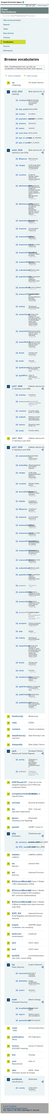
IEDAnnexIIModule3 (20, 890)
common (16, 729)
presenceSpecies (23, 601)
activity (21, 760)
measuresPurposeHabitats (23, 541)
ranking (22, 306)
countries (22, 175)
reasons (22, 425)
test (13, 1055)
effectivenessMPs (23, 186)
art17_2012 (17, 438)
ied (13, 872)
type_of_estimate (23, 138)
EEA (13, 2)
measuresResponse (23, 262)
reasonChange (23, 314)
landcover (16, 934)
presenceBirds (23, 288)
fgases (15, 818)
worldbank (17, 1079)
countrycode (23, 100)
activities (22, 395)
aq (13, 83)
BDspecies (23, 159)
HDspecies (23, 509)
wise (14, 1070)
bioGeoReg (23, 465)
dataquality (17, 744)
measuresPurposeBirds (23, 253)
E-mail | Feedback (9, 1106)
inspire (15, 925)
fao (13, 809)
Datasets (6, 24)
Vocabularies (8, 42)
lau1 (14, 943)
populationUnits (23, 277)
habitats (22, 501)
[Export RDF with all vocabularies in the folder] (42, 94)
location (22, 114)
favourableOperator (23, 492)
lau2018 (15, 956)
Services (6, 46)
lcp (13, 965)
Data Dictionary (21, 16)
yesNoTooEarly (23, 695)
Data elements (8, 33)
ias (13, 863)
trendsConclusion (23, 677)
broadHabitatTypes (23, 1008)
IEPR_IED (16, 913)
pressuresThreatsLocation (23, 294)
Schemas (6, 37)
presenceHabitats (23, 592)
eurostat (16, 803)
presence (22, 123)
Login (30, 5)
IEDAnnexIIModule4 (20, 902)
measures (22, 229)
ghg (14, 833)
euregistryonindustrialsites (20, 794)
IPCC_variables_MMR (23, 847)
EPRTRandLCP (19, 782)
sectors (21, 990)
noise (14, 1028)
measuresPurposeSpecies (23, 551)
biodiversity (17, 716)
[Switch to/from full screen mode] (34, 5)
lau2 (14, 949)
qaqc (21, 631)
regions (22, 1014)
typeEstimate (23, 368)
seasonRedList (23, 342)
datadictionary (19, 736)
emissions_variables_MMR (23, 842)
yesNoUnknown (23, 703)
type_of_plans (23, 143)
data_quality (23, 109)
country (22, 1088)
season (21, 128)
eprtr (14, 751)
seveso (15, 1046)
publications (18, 1037)
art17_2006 (17, 386)
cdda (14, 723)
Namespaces (8, 50)
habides (16, 855)
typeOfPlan (23, 375)
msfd (14, 1000)
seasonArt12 (23, 331)
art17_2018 (17, 447)
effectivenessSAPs (23, 204)
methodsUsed (23, 270)
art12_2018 (17, 150)
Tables (5, 29)
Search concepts (32, 76)
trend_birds (23, 133)
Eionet (13, 16)
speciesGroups (23, 1020)
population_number (23, 119)
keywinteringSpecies (23, 221)
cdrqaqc (22, 165)
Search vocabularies (14, 76)
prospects (23, 623)
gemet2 (15, 827)
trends (21, 361)
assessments (23, 456)
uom (14, 1061)
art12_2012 (17, 91)
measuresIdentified (23, 237)
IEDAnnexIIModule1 (20, 881)
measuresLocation (23, 245)
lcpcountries (23, 973)
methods (22, 417)
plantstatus (23, 981)
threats (21, 353)
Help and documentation (12, 20)
